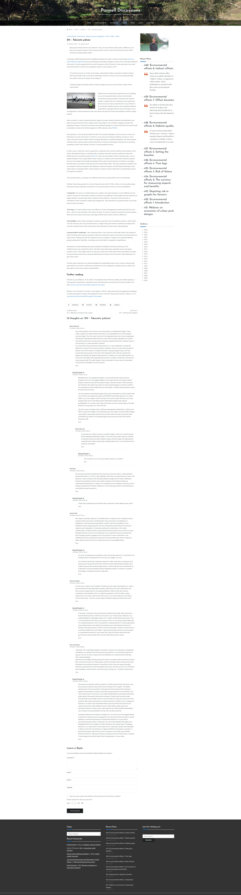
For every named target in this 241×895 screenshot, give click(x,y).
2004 (145, 280)
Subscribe (150, 23)
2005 (145, 278)
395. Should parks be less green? (84, 862)
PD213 (94, 156)
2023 (145, 235)
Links (141, 23)
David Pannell (85, 44)
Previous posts (100, 23)
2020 (145, 242)
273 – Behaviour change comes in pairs (79, 313)
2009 (145, 268)
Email (69, 780)
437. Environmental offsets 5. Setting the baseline (156, 152)
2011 (145, 263)
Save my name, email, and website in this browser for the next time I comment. (95, 796)
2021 (145, 239)
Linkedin (116, 305)
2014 (145, 256)
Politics (112, 36)
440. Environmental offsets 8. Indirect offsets (120, 833)
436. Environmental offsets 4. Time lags (119, 856)
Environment (81, 36)
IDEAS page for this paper (96, 285)
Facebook (75, 305)
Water (117, 36)
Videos (124, 23)
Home (89, 23)
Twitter (89, 305)
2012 (145, 261)
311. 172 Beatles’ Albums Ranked (89, 845)
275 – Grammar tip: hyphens (128, 313)
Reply (76, 365)
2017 (145, 249)
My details (114, 23)
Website (69, 787)
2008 (145, 271)
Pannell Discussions (120, 10)
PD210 (114, 128)
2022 (145, 237)
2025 (145, 230)
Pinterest (103, 305)
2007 (145, 273)
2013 (145, 259)
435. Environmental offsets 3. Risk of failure (120, 861)
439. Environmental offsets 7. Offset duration (120, 838)
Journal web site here (77, 285)
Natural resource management (95, 36)
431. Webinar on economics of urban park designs (159, 211)
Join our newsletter (148, 833)
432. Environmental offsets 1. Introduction (119, 880)
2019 (145, 244)
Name (69, 772)
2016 (145, 251)
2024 (145, 232)
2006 (145, 275)
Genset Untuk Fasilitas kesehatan (78, 854)
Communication (71, 36)
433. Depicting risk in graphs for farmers (119, 874)
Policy (107, 36)
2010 (145, 266)
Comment (70, 758)
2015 (145, 254)
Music (133, 23)
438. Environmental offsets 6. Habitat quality (120, 843)
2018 (145, 247)
